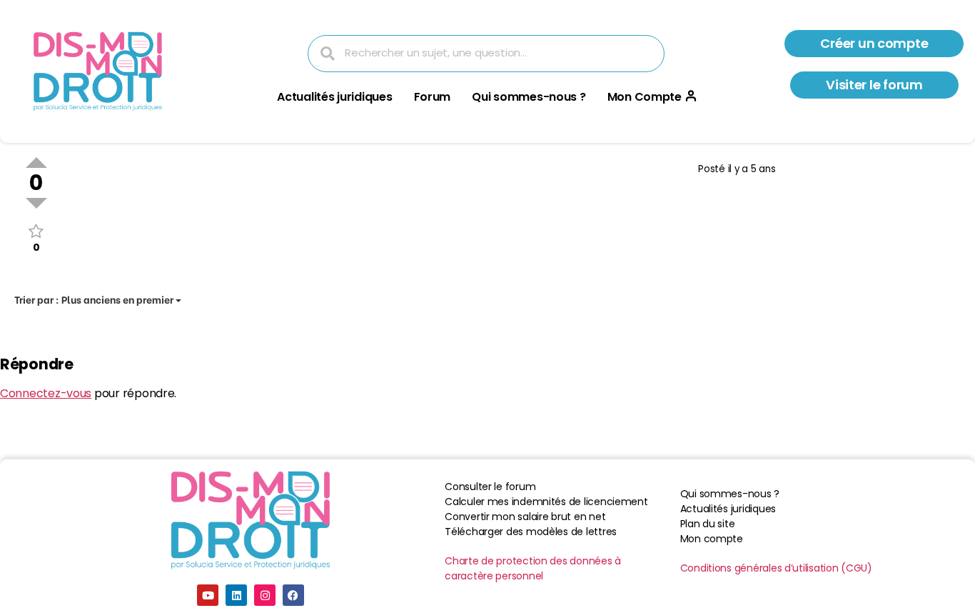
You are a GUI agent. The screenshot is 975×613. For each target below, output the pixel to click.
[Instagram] (265, 595)
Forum (432, 97)
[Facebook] (293, 595)
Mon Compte (644, 97)
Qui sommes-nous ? (528, 97)
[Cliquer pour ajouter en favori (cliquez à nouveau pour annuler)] (36, 231)
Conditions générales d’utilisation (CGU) (776, 568)
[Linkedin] (236, 595)
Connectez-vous (45, 393)
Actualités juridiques (334, 97)
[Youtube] (207, 595)
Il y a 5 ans (752, 169)
